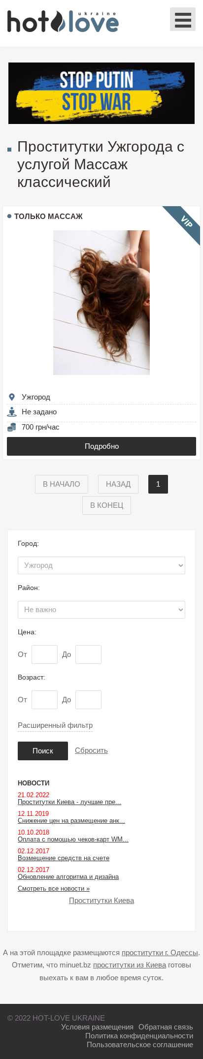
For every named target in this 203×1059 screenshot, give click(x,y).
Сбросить (91, 750)
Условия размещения (97, 1027)
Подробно (102, 446)
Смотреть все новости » (54, 888)
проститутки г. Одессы (160, 952)
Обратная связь (165, 1027)
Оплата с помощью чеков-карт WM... (73, 839)
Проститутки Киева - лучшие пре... (69, 802)
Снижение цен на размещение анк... (71, 820)
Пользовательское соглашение (140, 1044)
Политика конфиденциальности (139, 1035)
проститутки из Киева (129, 965)
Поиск (43, 751)
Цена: (27, 631)
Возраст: (31, 677)
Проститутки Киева (101, 900)
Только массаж (48, 216)
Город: (28, 543)
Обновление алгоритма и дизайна (68, 876)
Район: (29, 587)
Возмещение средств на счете (63, 858)
